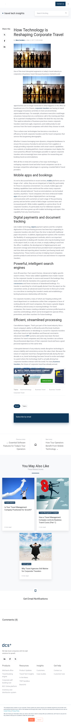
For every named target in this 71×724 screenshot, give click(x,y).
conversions (18, 283)
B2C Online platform (9, 686)
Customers (41, 670)
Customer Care (59, 674)
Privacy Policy (15, 711)
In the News (23, 677)
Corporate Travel (19, 393)
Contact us (60, 4)
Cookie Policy (7, 711)
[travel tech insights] (35, 444)
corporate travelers (42, 108)
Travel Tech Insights (26, 674)
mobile (49, 181)
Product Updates (25, 670)
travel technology (25, 390)
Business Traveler (55, 390)
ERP (27, 336)
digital (33, 227)
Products (6, 665)
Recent (17, 406)
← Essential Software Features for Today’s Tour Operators (14, 445)
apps (15, 196)
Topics (24, 406)
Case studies (41, 674)
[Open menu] (68, 4)
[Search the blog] (66, 13)
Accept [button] (31, 719)
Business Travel (40, 390)
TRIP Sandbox (24, 681)
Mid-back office (7, 670)
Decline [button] (39, 719)
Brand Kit (22, 685)
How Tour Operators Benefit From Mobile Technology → (54, 445)
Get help (57, 665)
